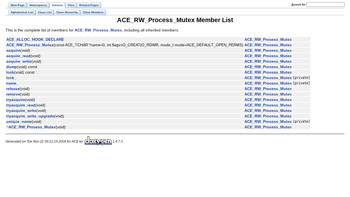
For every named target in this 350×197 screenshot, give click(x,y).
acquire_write (18, 61)
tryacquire (15, 99)
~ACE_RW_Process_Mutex (31, 127)
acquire (13, 50)
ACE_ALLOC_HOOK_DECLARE (35, 39)
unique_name (19, 121)
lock (10, 72)
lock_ (11, 78)
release (13, 88)
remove (13, 94)
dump (11, 67)
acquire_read (18, 56)
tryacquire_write (21, 110)
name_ (12, 83)
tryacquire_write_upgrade (30, 116)
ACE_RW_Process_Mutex (98, 30)
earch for (298, 4)
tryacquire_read (21, 105)
